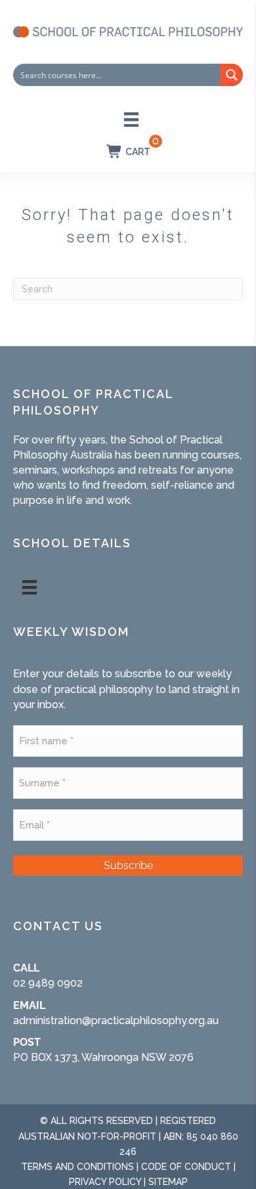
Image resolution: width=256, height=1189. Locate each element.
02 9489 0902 (48, 983)
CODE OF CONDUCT (186, 1166)
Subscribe (128, 865)
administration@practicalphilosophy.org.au (116, 1020)
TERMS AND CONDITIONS (77, 1166)
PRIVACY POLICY (105, 1182)
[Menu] (131, 119)
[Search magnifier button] (232, 75)
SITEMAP (168, 1182)
